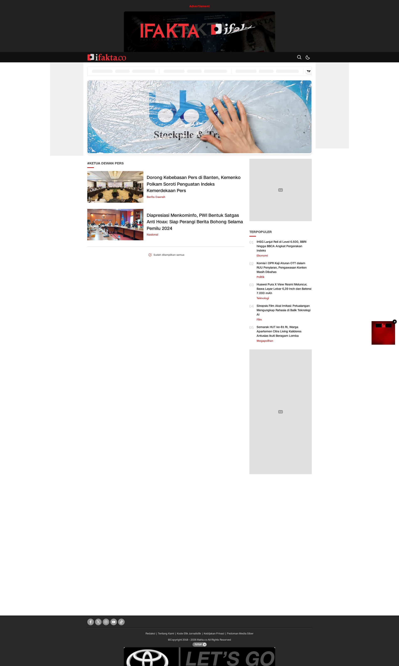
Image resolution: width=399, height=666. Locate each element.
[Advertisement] (280, 542)
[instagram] (106, 622)
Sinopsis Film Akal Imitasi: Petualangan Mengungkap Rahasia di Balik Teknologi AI (283, 310)
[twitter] (98, 622)
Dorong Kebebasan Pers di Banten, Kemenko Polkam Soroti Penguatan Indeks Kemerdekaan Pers (194, 184)
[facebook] (90, 622)
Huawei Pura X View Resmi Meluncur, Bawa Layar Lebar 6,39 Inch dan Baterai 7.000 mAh (284, 288)
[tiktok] (121, 622)
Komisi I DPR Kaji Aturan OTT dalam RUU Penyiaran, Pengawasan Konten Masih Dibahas (282, 267)
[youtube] (113, 622)
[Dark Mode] (307, 57)
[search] (299, 57)
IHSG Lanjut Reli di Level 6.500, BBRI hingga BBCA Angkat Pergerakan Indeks (282, 246)
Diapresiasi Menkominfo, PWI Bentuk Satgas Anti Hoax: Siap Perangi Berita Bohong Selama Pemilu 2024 (195, 222)
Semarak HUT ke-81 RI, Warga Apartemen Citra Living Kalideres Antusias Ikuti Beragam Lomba (279, 331)
